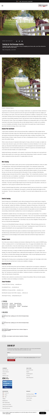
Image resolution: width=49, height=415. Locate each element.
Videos (6, 394)
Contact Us (7, 392)
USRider (4, 398)
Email (9, 352)
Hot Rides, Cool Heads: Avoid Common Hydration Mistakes (15, 336)
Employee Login (5, 375)
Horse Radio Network (6, 408)
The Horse (28, 375)
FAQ (5, 396)
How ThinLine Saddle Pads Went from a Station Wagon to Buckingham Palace (15, 330)
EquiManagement (29, 373)
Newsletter (4, 373)
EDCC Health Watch (6, 402)
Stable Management (29, 377)
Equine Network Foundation (7, 406)
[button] (16, 41)
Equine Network (5, 369)
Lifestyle (4, 321)
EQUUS (27, 371)
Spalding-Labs (5, 400)
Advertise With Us (6, 371)
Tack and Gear (5, 328)
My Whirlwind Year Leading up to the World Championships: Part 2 (15, 316)
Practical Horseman (29, 369)
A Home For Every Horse (7, 404)
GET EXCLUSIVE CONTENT (26, 1)
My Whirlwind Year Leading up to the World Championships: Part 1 (15, 323)
